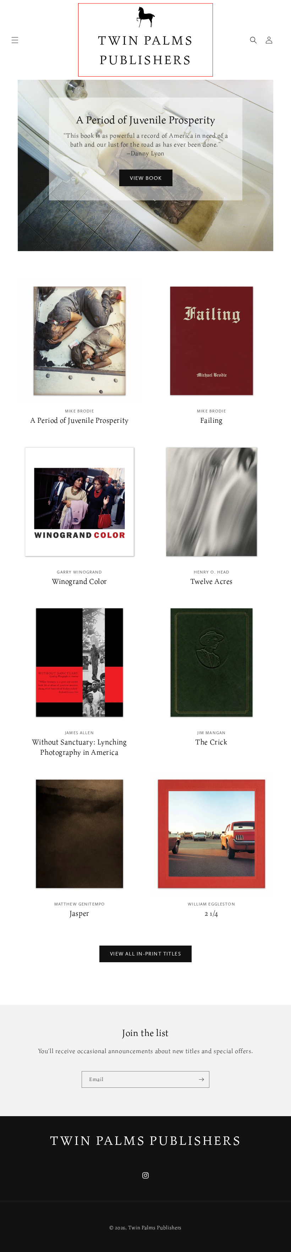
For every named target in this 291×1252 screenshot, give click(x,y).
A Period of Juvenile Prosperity (79, 420)
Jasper (79, 913)
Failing (211, 420)
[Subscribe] (201, 1079)
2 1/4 (211, 913)
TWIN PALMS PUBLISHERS (146, 1140)
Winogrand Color (79, 581)
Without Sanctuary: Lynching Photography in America (79, 747)
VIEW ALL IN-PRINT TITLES (145, 954)
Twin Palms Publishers (155, 1227)
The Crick (211, 742)
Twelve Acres (211, 581)
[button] (15, 40)
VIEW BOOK (145, 178)
